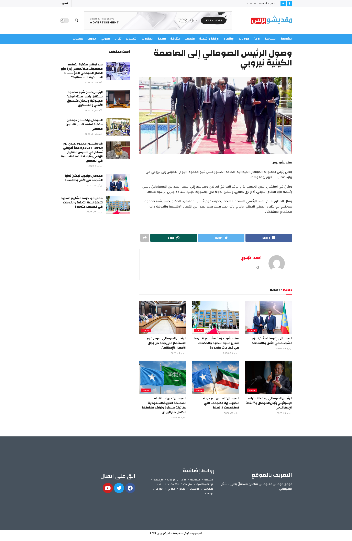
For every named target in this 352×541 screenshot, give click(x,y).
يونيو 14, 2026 (178, 353)
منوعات (187, 484)
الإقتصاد (158, 479)
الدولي (171, 488)
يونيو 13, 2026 (284, 413)
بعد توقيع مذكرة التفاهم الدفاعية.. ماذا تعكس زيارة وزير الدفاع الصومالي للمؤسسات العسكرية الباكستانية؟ (82, 71)
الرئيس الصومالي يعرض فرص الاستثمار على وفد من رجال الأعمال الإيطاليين (165, 343)
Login (63, 3)
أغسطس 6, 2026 (93, 83)
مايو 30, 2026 (231, 413)
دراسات (209, 493)
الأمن (256, 38)
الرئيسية (286, 38)
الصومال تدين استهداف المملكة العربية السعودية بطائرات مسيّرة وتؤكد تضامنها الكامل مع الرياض (164, 405)
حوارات (159, 488)
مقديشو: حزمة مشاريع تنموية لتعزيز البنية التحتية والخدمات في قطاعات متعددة (216, 343)
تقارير (182, 488)
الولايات (171, 479)
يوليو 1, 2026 (95, 166)
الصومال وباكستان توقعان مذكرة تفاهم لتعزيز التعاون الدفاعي (84, 124)
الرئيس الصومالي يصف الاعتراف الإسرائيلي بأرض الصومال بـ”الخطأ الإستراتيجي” (269, 403)
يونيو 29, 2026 (284, 349)
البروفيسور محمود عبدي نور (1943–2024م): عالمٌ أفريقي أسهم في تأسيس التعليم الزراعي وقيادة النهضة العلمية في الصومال (82, 152)
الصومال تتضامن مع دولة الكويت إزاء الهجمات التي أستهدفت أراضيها (221, 403)
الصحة (162, 484)
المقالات (208, 488)
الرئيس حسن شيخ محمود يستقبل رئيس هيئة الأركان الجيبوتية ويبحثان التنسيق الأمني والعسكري (85, 98)
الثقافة (174, 484)
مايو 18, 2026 (178, 418)
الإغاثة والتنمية (204, 484)
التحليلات (194, 488)
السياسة (270, 38)
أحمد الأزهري (251, 257)
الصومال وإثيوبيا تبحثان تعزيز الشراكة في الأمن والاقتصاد (272, 340)
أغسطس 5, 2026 (93, 110)
